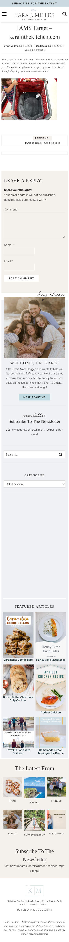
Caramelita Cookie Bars (18, 659)
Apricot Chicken (51, 712)
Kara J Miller (34, 14)
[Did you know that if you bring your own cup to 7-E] (50, 548)
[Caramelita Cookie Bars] (18, 656)
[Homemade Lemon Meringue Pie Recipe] (51, 746)
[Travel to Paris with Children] (18, 746)
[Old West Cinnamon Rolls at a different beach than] (50, 530)
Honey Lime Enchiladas (51, 659)
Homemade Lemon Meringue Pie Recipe (51, 751)
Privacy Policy (39, 904)
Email (8, 261)
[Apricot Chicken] (51, 709)
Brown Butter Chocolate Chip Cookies (18, 699)
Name (9, 245)
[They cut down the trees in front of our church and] (19, 548)
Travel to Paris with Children (18, 751)
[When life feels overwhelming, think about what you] (19, 583)
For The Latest (34, 3)
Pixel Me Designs (41, 910)
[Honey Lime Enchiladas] (51, 656)
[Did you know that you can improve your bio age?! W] (19, 513)
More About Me (34, 397)
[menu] (4, 14)
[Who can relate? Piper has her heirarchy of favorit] (50, 565)
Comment (11, 209)
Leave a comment (35, 49)
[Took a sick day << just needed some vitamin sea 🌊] (19, 530)
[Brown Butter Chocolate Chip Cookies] (18, 693)
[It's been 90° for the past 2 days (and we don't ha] (19, 565)
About (24, 904)
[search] (64, 14)
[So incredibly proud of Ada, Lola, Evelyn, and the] (50, 513)
